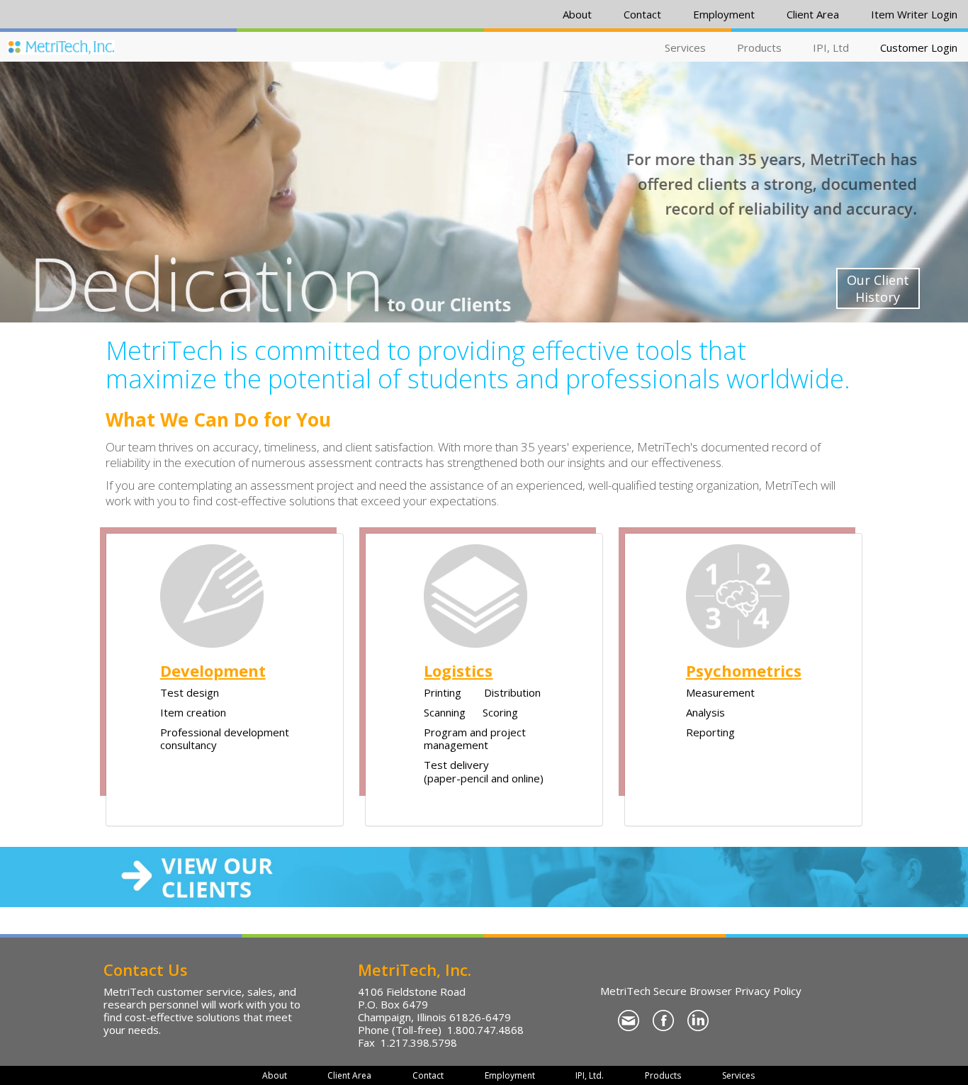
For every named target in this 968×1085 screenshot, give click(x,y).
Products (759, 47)
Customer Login (918, 47)
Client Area (813, 14)
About (577, 14)
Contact (642, 14)
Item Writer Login (914, 14)
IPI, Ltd (831, 47)
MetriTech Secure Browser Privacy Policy (700, 991)
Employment (724, 14)
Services (685, 47)
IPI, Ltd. (589, 1075)
